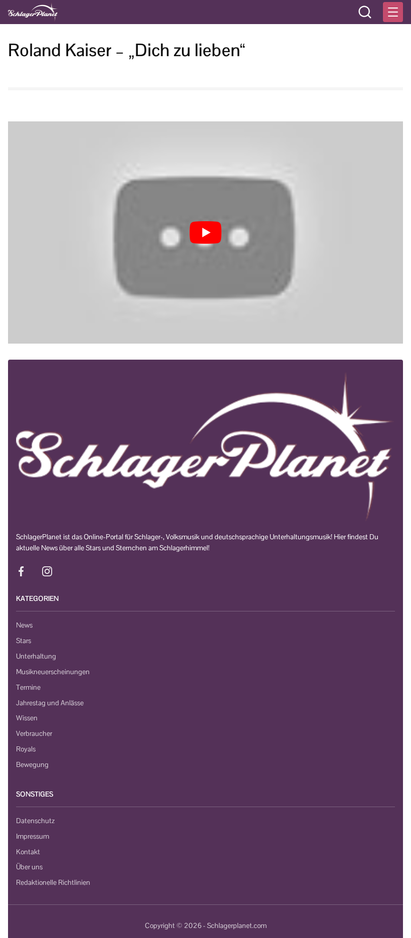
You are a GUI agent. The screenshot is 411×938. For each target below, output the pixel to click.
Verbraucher (34, 733)
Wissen (27, 717)
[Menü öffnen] (393, 12)
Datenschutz (35, 820)
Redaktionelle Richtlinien (53, 882)
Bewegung (32, 764)
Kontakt (28, 851)
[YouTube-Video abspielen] (205, 232)
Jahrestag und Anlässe (50, 702)
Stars (23, 640)
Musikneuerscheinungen (53, 671)
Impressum (32, 836)
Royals (26, 748)
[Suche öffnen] (365, 12)
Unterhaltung (36, 656)
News (24, 625)
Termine (28, 687)
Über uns (29, 866)
